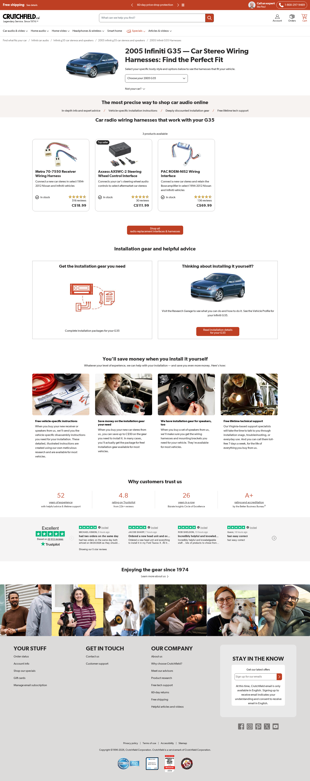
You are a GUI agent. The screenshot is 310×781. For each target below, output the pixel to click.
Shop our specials (25, 671)
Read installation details (217, 331)
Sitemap (183, 743)
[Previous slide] (132, 5)
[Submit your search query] (209, 18)
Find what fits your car (15, 40)
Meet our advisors (162, 671)
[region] (155, 610)
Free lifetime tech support (232, 110)
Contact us (92, 656)
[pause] (183, 5)
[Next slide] (177, 5)
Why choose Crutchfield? (166, 663)
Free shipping (20, 5)
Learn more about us (153, 576)
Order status (21, 656)
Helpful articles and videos (167, 706)
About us (156, 656)
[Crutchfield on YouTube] (275, 726)
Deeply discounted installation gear (187, 110)
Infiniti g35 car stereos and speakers (73, 40)
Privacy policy (130, 743)
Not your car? (133, 89)
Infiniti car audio (40, 40)
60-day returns (159, 5)
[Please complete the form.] (279, 676)
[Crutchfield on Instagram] (249, 726)
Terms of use (149, 743)
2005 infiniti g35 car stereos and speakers (121, 40)
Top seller (103, 142)
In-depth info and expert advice (81, 110)
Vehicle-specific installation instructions (132, 110)
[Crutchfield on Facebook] (241, 726)
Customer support (97, 663)
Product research (161, 678)
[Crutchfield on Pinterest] (258, 726)
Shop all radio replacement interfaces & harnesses (155, 230)
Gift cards (19, 678)
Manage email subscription (30, 685)
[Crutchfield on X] (267, 726)
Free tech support (162, 685)
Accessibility (167, 743)
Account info (21, 663)
